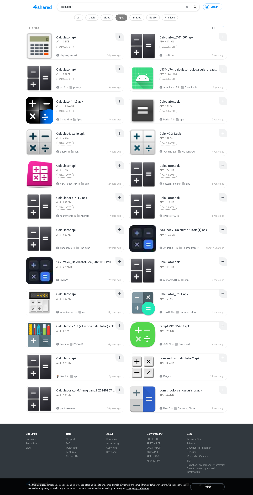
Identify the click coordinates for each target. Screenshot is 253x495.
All (78, 17)
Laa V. (63, 344)
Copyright (111, 447)
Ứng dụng (85, 248)
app (187, 280)
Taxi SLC (168, 312)
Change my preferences (137, 488)
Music (91, 17)
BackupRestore (188, 312)
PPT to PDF (153, 456)
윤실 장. (167, 344)
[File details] (39, 46)
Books (153, 17)
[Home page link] (42, 7)
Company (111, 439)
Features (71, 452)
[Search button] (195, 7)
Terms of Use (194, 439)
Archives (170, 17)
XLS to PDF (153, 452)
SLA (189, 460)
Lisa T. (63, 376)
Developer (111, 452)
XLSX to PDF (153, 460)
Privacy (191, 443)
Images (137, 17)
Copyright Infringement (199, 447)
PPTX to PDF (153, 443)
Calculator (65, 47)
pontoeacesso (68, 408)
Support (70, 439)
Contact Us (72, 456)
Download (184, 344)
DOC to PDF (153, 439)
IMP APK (78, 344)
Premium (31, 439)
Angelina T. (169, 248)
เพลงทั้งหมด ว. (67, 312)
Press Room (32, 443)
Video (107, 17)
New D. (167, 408)
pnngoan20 (66, 248)
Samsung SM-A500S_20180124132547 (187, 408)
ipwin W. (64, 280)
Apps (121, 17)
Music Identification (197, 456)
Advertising (112, 443)
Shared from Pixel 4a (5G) (192, 248)
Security (191, 452)
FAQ (68, 443)
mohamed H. (170, 280)
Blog (28, 447)
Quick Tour (72, 447)
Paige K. (167, 376)
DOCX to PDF (154, 447)
